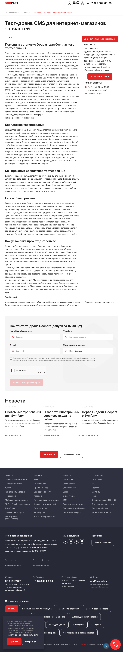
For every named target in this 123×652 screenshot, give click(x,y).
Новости (27, 12)
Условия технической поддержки (78, 358)
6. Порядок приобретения (85, 617)
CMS (65, 500)
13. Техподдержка (48, 633)
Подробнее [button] (30, 641)
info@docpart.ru (98, 64)
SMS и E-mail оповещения (17, 504)
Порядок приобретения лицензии (55, 358)
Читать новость (13, 435)
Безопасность (40, 508)
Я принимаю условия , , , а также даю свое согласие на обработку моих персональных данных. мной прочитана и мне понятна (54, 359)
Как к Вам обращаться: (21, 331)
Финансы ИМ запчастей (45, 504)
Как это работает (100, 508)
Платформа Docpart (12, 12)
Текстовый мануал (71, 512)
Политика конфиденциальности (63, 360)
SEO (36, 479)
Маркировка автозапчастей (12, 517)
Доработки (10, 508)
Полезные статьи (71, 454)
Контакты (96, 492)
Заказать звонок (100, 76)
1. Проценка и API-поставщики (37, 609)
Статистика (68, 479)
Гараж (94, 496)
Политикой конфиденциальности (23, 635)
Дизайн (8, 488)
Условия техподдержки (13, 565)
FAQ (93, 483)
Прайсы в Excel (41, 488)
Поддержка (10, 496)
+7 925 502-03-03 (43, 581)
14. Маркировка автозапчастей (78, 633)
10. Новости (78, 625)
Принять (14, 641)
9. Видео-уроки (57, 625)
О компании (97, 475)
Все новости (49, 454)
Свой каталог (69, 488)
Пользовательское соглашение (16, 560)
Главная (9, 475)
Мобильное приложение (16, 500)
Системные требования (74, 508)
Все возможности (42, 492)
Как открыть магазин (15, 492)
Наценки (38, 475)
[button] (115, 644)
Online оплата (69, 483)
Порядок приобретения (103, 504)
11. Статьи (96, 625)
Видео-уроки (69, 496)
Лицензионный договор (74, 504)
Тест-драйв (39, 512)
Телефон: (67, 331)
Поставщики (40, 483)
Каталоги (38, 496)
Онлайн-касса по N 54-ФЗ (104, 500)
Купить (11, 609)
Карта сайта (97, 479)
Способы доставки (14, 483)
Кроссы (95, 488)
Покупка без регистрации (46, 500)
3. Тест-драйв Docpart (97, 609)
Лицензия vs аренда (101, 512)
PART (11, 3)
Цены (65, 492)
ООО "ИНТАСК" (83, 645)
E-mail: (13, 345)
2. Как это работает (69, 609)
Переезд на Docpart (14, 512)
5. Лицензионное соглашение (50, 617)
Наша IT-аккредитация (44, 516)
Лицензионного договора (35, 358)
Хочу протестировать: (74, 345)
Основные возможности (16, 479)
